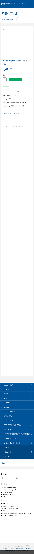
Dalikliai (25, 17)
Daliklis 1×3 (17, 158)
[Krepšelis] (26, 3)
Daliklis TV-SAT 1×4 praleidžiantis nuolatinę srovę (17, 331)
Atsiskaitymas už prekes (8, 488)
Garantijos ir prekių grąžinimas (10, 490)
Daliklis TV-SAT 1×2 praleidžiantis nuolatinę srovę (17, 205)
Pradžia (3, 17)
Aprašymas (6, 86)
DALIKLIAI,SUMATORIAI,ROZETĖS (14, 17)
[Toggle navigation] (31, 3)
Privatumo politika (7, 492)
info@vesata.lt (12, 515)
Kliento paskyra (6, 497)
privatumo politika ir (19, 548)
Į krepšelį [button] (13, 155)
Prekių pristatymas (7, 495)
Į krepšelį (15, 79)
